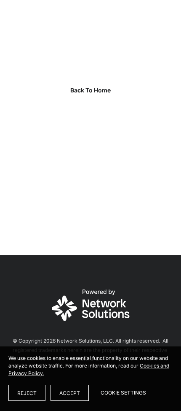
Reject (27, 393)
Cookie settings (123, 392)
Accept (69, 393)
